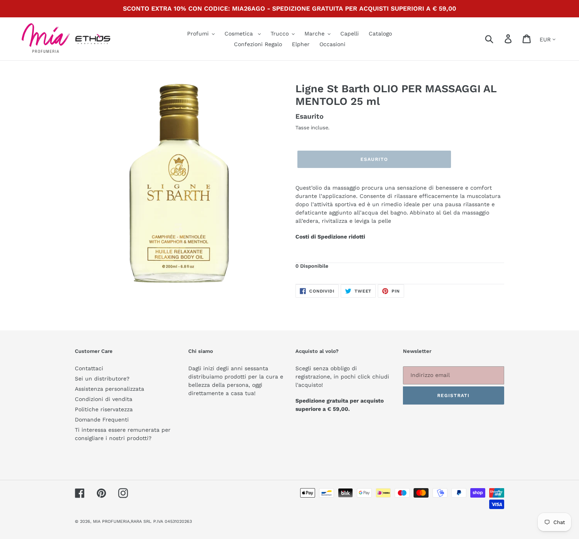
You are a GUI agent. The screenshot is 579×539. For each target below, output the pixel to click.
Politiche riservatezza (104, 409)
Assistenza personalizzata (109, 389)
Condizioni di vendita (103, 399)
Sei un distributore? (102, 378)
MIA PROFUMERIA (111, 521)
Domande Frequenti (102, 419)
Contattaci (89, 368)
